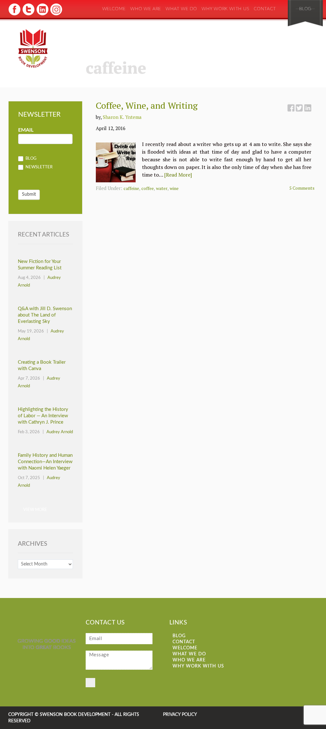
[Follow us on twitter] (28, 14)
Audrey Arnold (59, 432)
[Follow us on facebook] (14, 14)
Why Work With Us (225, 9)
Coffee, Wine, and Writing (147, 105)
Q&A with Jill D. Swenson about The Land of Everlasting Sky (45, 315)
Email (25, 130)
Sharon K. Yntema (122, 117)
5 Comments (302, 188)
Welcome (114, 9)
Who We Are (145, 9)
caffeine (131, 188)
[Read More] (178, 174)
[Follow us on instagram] (55, 14)
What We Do (181, 9)
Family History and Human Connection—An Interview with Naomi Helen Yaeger (45, 461)
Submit (29, 194)
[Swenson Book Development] (33, 49)
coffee (147, 188)
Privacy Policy (180, 714)
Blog (305, 9)
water (161, 188)
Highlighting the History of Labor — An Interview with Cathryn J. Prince (43, 416)
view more (35, 510)
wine (174, 188)
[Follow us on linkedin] (42, 14)
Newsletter (39, 167)
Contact (265, 9)
